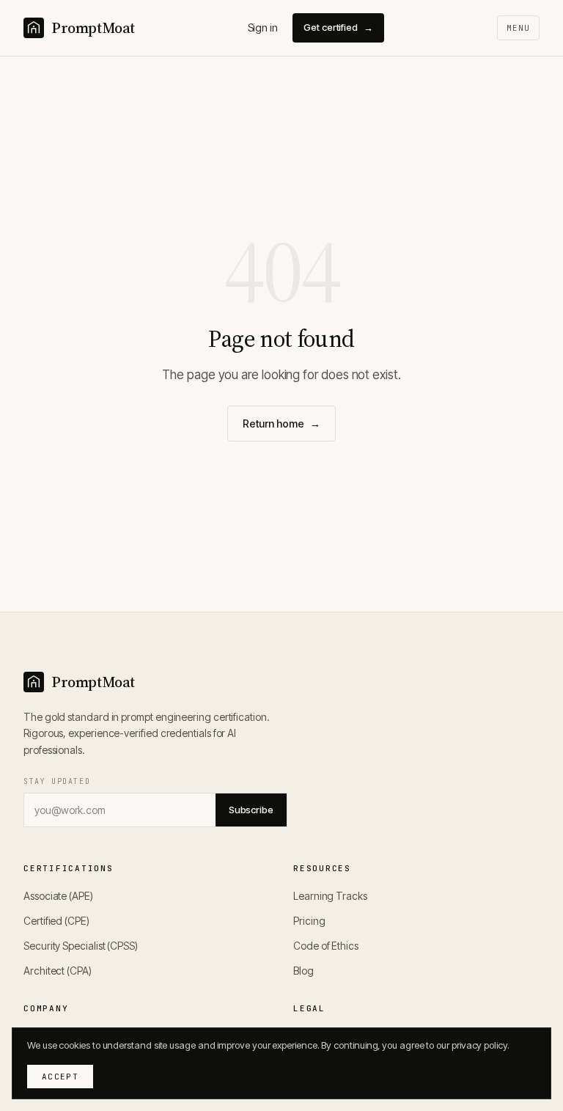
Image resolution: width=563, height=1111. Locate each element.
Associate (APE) (58, 896)
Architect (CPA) (57, 970)
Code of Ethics (325, 945)
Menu (518, 28)
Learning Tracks (330, 896)
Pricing (309, 920)
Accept (60, 1076)
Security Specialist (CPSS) (80, 945)
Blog (303, 970)
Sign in (263, 27)
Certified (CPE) (56, 920)
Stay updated (56, 781)
